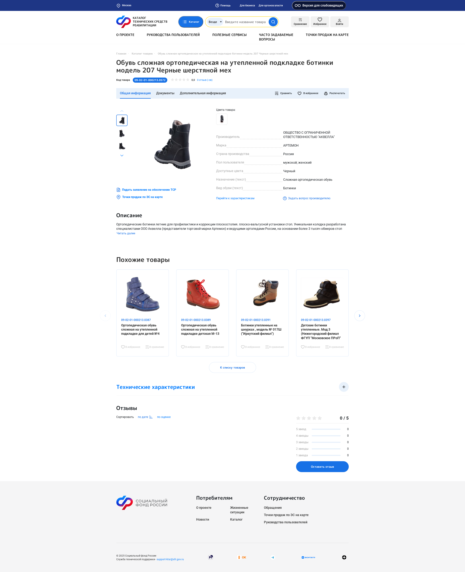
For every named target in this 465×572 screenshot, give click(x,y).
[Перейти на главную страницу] (141, 22)
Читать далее (126, 233)
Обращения (273, 508)
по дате (143, 417)
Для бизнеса (247, 5)
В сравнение (156, 346)
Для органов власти (271, 5)
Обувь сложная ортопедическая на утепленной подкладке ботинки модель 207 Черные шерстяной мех (224, 66)
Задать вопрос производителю (309, 198)
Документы (165, 93)
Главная (121, 53)
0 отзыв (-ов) (205, 79)
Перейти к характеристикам (235, 198)
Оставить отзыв (322, 467)
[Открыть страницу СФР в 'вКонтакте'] (308, 557)
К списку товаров (232, 367)
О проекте (125, 35)
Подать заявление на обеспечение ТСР (149, 189)
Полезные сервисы (229, 35)
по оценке (164, 417)
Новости (202, 519)
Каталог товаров (142, 53)
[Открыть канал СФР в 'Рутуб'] (210, 557)
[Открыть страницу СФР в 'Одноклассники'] (241, 557)
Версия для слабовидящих (322, 5)
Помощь (225, 5)
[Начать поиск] (273, 21)
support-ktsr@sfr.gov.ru (170, 559)
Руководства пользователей (173, 35)
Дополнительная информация (203, 93)
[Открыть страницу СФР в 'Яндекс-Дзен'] (344, 557)
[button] (122, 155)
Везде (213, 22)
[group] (172, 144)
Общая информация (135, 93)
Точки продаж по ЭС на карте (142, 197)
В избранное (310, 93)
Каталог (236, 519)
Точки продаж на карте (327, 35)
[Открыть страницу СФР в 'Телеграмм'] (272, 557)
